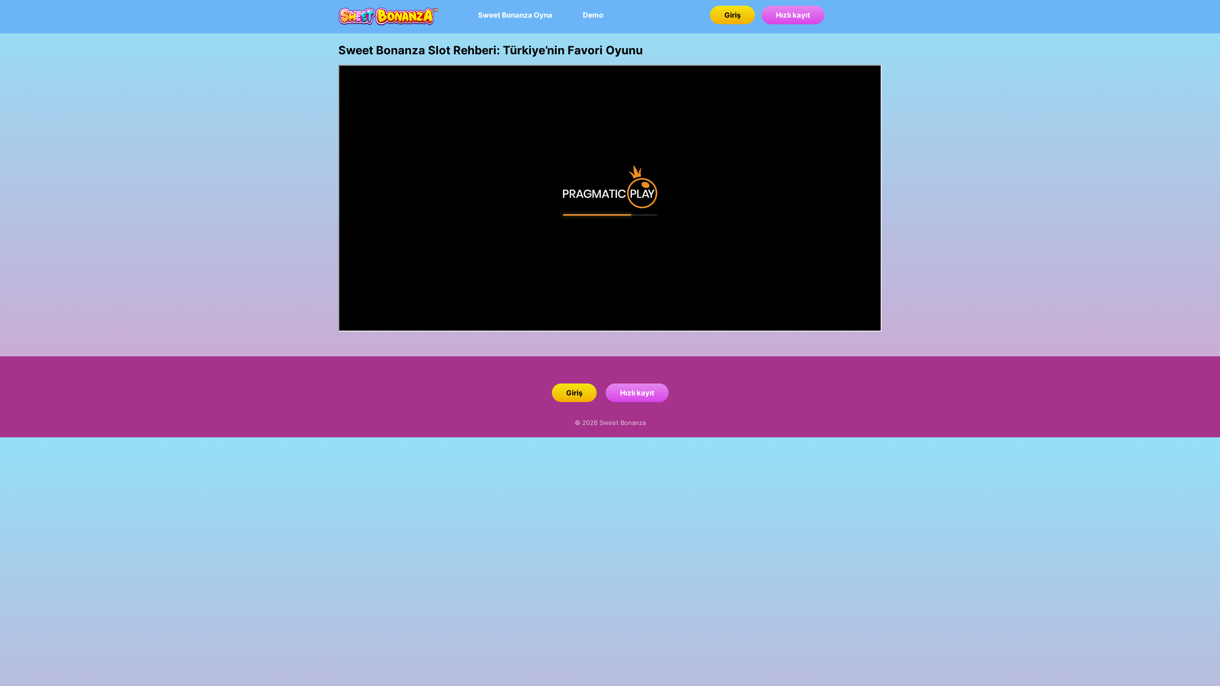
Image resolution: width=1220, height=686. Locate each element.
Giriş (732, 15)
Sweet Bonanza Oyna (515, 15)
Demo (593, 15)
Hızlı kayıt (793, 15)
